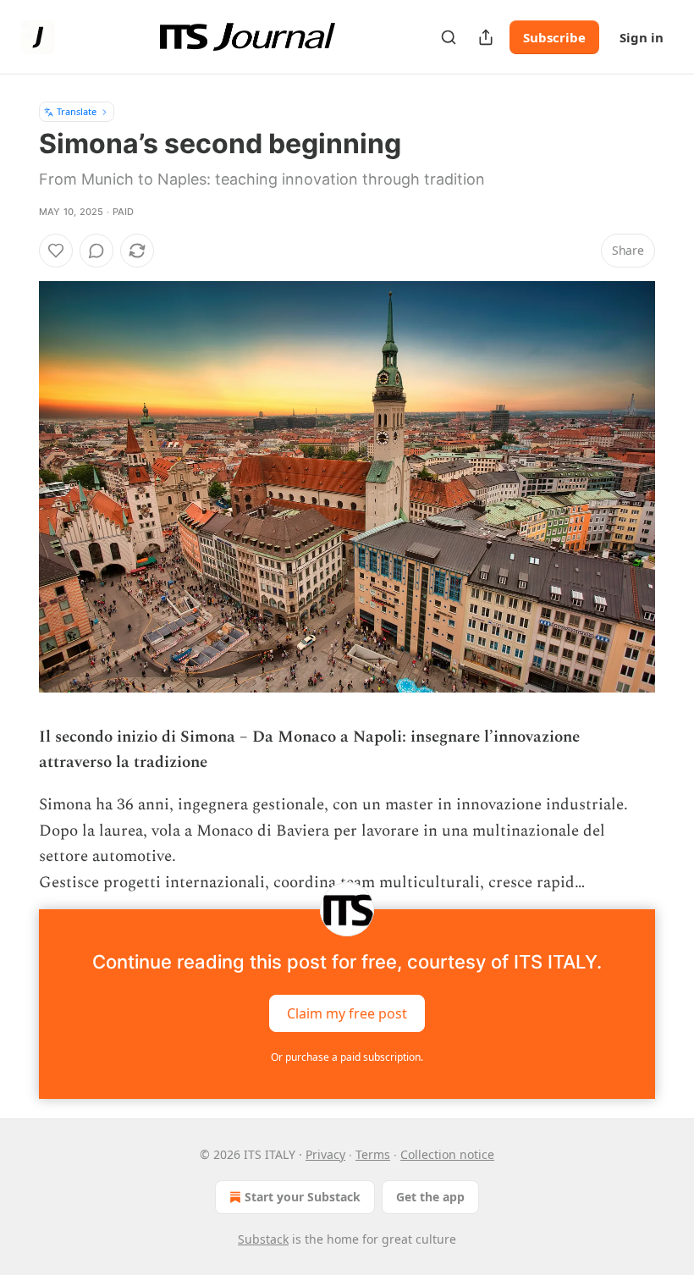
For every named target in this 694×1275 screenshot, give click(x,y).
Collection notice (447, 1154)
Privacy (325, 1154)
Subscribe (554, 37)
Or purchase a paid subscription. (347, 1057)
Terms (372, 1154)
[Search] (448, 37)
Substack (263, 1239)
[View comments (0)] (96, 251)
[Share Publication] (486, 37)
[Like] (56, 251)
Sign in (642, 37)
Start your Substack (303, 1197)
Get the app (430, 1197)
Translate (76, 111)
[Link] (15, 724)
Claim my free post (347, 1012)
